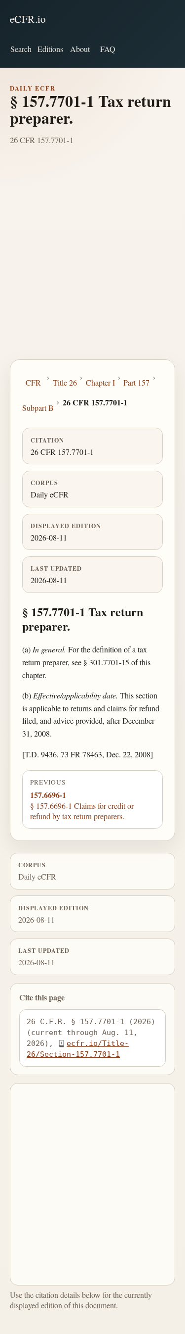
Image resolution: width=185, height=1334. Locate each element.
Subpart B (38, 407)
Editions (50, 49)
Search (21, 49)
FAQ (107, 49)
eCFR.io (28, 19)
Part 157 (136, 382)
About (80, 49)
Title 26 (65, 382)
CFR (33, 382)
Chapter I (100, 382)
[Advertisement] (92, 261)
